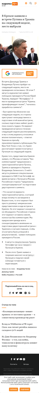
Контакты (13, 364)
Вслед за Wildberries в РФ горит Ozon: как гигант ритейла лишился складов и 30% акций (19, 327)
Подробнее (25, 389)
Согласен (13, 389)
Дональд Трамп (8, 272)
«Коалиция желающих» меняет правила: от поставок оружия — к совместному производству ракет (18, 314)
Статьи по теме (9, 304)
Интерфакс (25, 98)
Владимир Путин (23, 269)
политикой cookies (21, 384)
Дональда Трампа (18, 81)
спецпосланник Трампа (25, 242)
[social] (10, 293)
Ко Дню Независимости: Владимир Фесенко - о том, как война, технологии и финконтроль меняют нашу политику (19, 341)
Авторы (26, 364)
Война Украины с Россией (12, 275)
